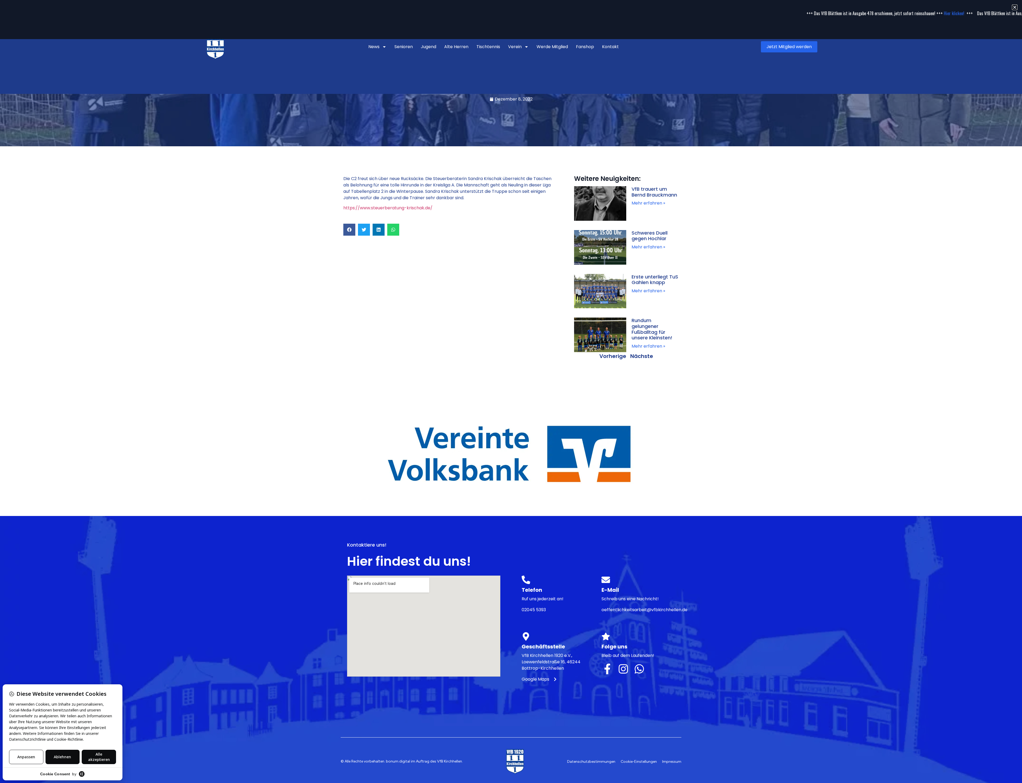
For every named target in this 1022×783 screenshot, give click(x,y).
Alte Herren (456, 47)
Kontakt (610, 47)
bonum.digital (398, 761)
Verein (515, 47)
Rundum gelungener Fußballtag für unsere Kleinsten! (652, 329)
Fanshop (585, 47)
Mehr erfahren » (648, 203)
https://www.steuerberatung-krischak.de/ (387, 208)
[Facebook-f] (607, 669)
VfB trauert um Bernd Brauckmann (654, 192)
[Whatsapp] (639, 669)
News (374, 47)
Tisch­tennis (488, 47)
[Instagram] (623, 669)
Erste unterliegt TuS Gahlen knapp (655, 279)
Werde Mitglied (552, 47)
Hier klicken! (869, 13)
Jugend (428, 47)
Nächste (641, 356)
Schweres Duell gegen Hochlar (649, 236)
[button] (349, 230)
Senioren (403, 47)
